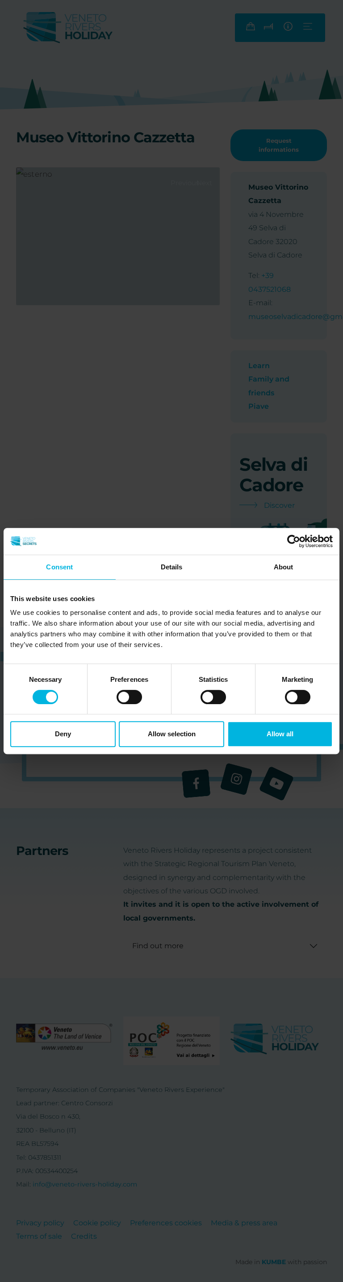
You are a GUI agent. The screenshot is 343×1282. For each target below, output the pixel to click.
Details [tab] (172, 567)
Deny (63, 734)
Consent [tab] (59, 567)
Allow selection (172, 734)
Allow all (280, 734)
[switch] (129, 697)
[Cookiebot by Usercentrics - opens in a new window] (294, 541)
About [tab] (283, 567)
